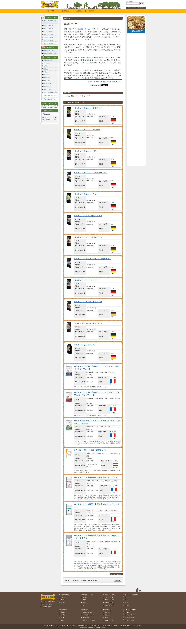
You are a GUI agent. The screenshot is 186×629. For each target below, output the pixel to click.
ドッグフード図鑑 (49, 11)
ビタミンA (111, 47)
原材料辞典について (49, 50)
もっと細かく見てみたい (50, 95)
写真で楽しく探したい (50, 99)
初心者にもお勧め (87, 612)
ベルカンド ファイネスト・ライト (88, 323)
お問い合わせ (140, 7)
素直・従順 (108, 612)
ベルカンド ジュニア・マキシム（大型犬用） (92, 259)
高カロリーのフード (49, 25)
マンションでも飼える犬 (50, 92)
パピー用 (63, 597)
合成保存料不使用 (48, 37)
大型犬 (46, 72)
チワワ (84, 599)
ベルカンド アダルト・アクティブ (88, 108)
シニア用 (63, 602)
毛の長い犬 (47, 80)
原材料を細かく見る (47, 604)
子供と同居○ (86, 617)
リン (88, 60)
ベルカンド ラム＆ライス (84, 345)
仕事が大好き (130, 620)
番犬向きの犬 (47, 83)
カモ (74, 29)
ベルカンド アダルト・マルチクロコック (90, 173)
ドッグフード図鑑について (50, 21)
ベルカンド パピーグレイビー (86, 280)
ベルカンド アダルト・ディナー (87, 130)
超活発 (129, 612)
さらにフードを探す (116, 574)
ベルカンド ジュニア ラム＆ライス (88, 237)
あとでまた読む (95, 85)
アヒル (87, 29)
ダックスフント (87, 602)
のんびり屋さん (109, 620)
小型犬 (46, 66)
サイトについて (131, 7)
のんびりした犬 (48, 86)
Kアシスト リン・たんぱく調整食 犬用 (90, 450)
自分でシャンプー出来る (89, 620)
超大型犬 (46, 74)
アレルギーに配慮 (48, 34)
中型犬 (46, 69)
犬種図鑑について (48, 60)
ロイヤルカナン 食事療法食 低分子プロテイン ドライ (95, 477)
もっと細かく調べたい (50, 43)
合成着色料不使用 (48, 40)
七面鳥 (80, 29)
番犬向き (107, 617)
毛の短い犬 (47, 77)
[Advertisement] (136, 67)
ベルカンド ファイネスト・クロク (88, 302)
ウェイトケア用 (48, 31)
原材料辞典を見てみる (50, 53)
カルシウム (85, 63)
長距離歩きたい (131, 617)
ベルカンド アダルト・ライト (86, 194)
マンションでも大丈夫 (88, 614)
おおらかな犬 (47, 89)
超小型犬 (46, 63)
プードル (85, 597)
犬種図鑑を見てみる (47, 606)
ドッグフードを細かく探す (48, 601)
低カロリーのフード (49, 28)
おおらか (107, 614)
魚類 (128, 605)
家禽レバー (47, 114)
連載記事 (92, 11)
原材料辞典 (65, 11)
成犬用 (62, 599)
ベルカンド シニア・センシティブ (88, 216)
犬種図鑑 (79, 11)
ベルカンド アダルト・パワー (86, 151)
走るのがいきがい (131, 614)
